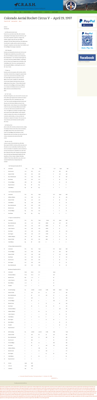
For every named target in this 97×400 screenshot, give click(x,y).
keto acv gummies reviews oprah (17, 393)
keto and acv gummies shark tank (32, 393)
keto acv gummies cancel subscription (84, 391)
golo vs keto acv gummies (32, 388)
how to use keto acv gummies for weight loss (39, 389)
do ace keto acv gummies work (78, 386)
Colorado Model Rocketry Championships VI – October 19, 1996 (35, 376)
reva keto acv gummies (29, 397)
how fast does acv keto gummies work (68, 388)
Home (15, 12)
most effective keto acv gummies (75, 394)
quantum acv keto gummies (6, 397)
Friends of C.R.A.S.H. (38, 12)
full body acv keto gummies (10, 388)
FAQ (20, 12)
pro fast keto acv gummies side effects (33, 396)
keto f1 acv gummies (60, 393)
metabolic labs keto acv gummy (60, 394)
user (21, 21)
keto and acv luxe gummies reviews (48, 393)
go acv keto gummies (22, 388)
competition (15, 21)
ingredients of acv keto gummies (73, 389)
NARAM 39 (54, 378)
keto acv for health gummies (38, 391)
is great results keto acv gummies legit (11, 391)
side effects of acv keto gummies (42, 397)
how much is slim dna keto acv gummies (86, 388)
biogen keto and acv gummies (42, 386)
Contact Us (47, 12)
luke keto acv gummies (48, 394)
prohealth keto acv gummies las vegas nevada (68, 396)
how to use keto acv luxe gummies (21, 389)
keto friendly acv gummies (71, 393)
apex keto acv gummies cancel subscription (9, 386)
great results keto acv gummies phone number (49, 388)
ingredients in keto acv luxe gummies (57, 389)
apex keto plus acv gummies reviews (28, 386)
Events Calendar (27, 12)
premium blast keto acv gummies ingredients (14, 396)
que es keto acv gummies (18, 397)
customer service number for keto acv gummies (60, 386)
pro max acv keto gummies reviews (49, 396)
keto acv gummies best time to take (67, 391)
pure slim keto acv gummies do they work (87, 396)
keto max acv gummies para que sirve (85, 393)
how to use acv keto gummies (6, 389)
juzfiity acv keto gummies (26, 391)
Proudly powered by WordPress (20, 383)
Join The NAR (55, 12)
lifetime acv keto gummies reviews (35, 394)
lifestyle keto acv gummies (21, 394)
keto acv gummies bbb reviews (52, 391)
